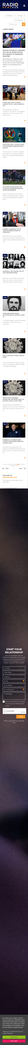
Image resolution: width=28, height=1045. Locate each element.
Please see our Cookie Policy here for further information (13, 1032)
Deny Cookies (14, 1041)
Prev (7, 468)
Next (21, 468)
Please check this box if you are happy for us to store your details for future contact (15, 703)
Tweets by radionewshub (9, 488)
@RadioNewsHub (10, 477)
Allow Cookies (14, 1037)
